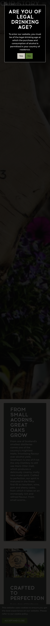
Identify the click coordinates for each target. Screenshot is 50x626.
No (29, 56)
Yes (21, 56)
